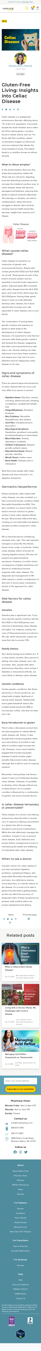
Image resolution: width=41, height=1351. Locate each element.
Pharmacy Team (20, 1176)
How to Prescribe (20, 1246)
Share (11, 915)
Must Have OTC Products (20, 1232)
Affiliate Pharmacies (20, 1185)
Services (20, 1265)
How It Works (20, 1218)
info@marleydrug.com (22, 1123)
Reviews (20, 1180)
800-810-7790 (28, 2)
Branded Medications (20, 1251)
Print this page (30, 915)
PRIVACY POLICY (20, 1289)
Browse (20, 1209)
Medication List (20, 1227)
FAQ (20, 1280)
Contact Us (20, 1298)
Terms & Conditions (20, 1285)
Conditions (20, 1213)
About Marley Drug (21, 1171)
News (20, 1189)
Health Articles (20, 1222)
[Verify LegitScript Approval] (20, 1334)
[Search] (27, 8)
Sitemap (20, 1194)
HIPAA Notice (20, 1294)
